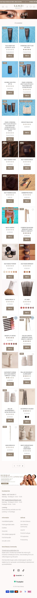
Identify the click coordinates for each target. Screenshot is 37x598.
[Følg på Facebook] (13, 570)
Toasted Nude (9, 344)
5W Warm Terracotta (16, 272)
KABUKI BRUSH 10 (10, 299)
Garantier (4, 531)
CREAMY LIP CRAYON (10, 335)
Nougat (31, 308)
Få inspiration (24, 536)
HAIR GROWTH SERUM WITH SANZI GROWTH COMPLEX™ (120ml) (10, 374)
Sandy (28, 308)
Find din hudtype (25, 533)
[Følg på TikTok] (23, 570)
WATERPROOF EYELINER (27, 409)
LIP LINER (27, 299)
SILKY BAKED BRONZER (27, 264)
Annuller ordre (6, 541)
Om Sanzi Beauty (25, 521)
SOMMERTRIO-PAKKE (27, 193)
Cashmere (14, 344)
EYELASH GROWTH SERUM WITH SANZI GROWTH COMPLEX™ (27, 337)
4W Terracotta (14, 272)
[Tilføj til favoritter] (16, 28)
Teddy (33, 308)
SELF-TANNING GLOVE (10, 193)
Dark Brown (28, 417)
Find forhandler (6, 537)
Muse (26, 308)
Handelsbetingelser (7, 521)
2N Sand (7, 272)
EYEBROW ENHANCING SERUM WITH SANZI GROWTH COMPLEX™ (27, 229)
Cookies (4, 528)
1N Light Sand (4, 272)
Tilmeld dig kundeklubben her (10, 550)
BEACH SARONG (10, 227)
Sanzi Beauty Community (24, 525)
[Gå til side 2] (22, 466)
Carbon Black (26, 417)
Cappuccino (16, 344)
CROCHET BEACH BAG (27, 122)
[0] (30, 7)
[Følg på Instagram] (18, 570)
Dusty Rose (11, 344)
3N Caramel (11, 272)
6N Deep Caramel (27, 272)
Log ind (22, 530)
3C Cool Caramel (9, 272)
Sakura (7, 344)
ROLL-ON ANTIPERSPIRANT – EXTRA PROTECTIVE (10, 410)
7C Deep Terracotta (29, 272)
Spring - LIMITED (21, 308)
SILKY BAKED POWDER (10, 264)
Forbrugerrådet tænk (8, 524)
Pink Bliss (4, 344)
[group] (18, 479)
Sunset (24, 308)
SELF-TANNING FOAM (10, 159)
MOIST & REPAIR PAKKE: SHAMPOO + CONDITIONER (27, 447)
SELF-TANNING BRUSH (27, 159)
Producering (24, 539)
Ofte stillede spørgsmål (8, 534)
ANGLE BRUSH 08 (10, 445)
